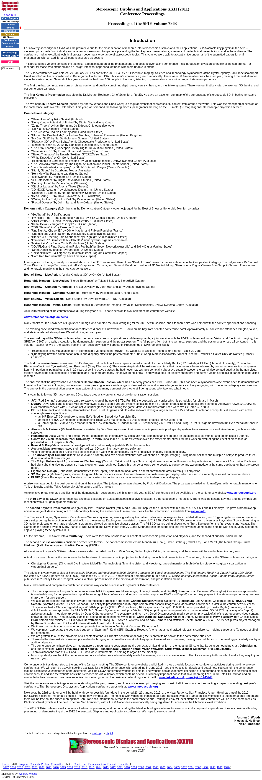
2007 (148, 767)
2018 (70, 767)
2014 (98, 767)
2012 (113, 767)
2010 (127, 767)
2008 (141, 767)
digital (109, 733)
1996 (227, 767)
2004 (170, 767)
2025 (20, 767)
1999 (205, 767)
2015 (91, 767)
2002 (184, 767)
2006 (155, 767)
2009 (134, 767)
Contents (35, 764)
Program (23, 764)
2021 (49, 767)
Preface (45, 764)
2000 (198, 767)
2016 (84, 767)
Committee (57, 764)
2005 (162, 767)
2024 (27, 767)
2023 (34, 767)
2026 (13, 767)
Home (5, 764)
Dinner (111, 764)
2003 (177, 767)
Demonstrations (97, 764)
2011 (120, 767)
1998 (212, 767)
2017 (77, 767)
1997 (219, 767)
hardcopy (97, 733)
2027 (6, 767)
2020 (56, 767)
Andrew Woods (28, 773)
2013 (106, 767)
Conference (80, 764)
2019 (63, 767)
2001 (191, 767)
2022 (41, 767)
